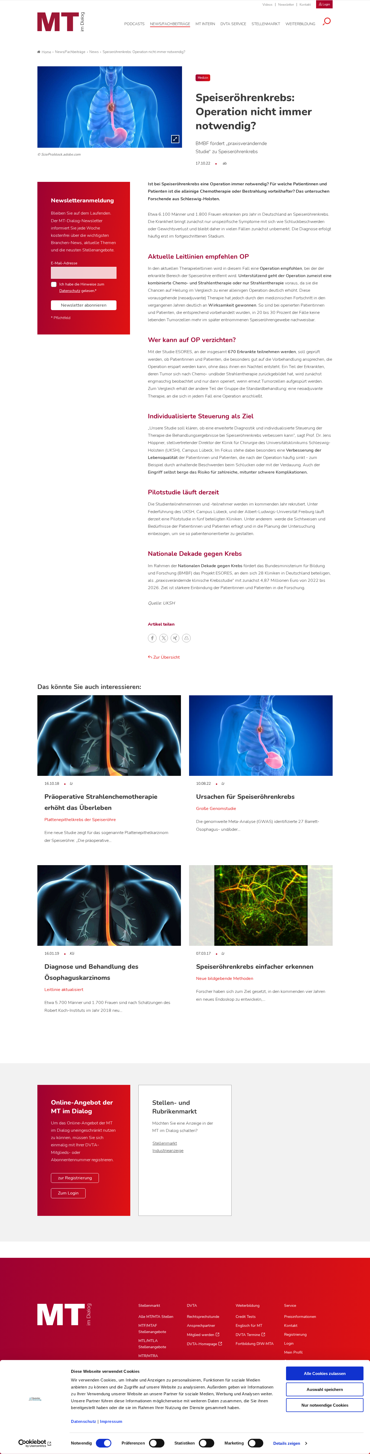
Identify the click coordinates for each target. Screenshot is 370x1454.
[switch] (152, 1442)
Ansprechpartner (201, 1325)
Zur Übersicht (166, 657)
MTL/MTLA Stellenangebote (152, 1344)
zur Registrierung (75, 1178)
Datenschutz (83, 1421)
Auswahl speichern (325, 1389)
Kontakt (305, 4)
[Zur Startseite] (61, 21)
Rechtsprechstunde (203, 1316)
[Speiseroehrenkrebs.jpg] (109, 106)
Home (46, 52)
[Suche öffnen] (327, 22)
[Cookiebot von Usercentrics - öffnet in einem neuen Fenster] (35, 1443)
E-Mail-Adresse (64, 263)
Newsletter (286, 4)
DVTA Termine (248, 1334)
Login (289, 1343)
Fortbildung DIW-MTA (255, 1343)
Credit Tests (246, 1316)
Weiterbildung (247, 1305)
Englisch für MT (249, 1325)
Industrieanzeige (167, 1151)
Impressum (111, 1421)
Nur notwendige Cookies (324, 1405)
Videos (267, 4)
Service (290, 1305)
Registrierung (295, 1334)
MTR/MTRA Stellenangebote (152, 1359)
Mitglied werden (200, 1334)
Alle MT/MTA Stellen (155, 1316)
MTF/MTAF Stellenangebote (152, 1328)
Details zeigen (286, 1443)
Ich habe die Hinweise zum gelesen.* (81, 287)
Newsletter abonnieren (83, 305)
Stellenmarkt (164, 1143)
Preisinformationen (300, 1316)
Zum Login (68, 1193)
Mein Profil (293, 1352)
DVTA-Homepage (202, 1344)
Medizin (203, 78)
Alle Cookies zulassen (325, 1373)
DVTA (192, 1305)
